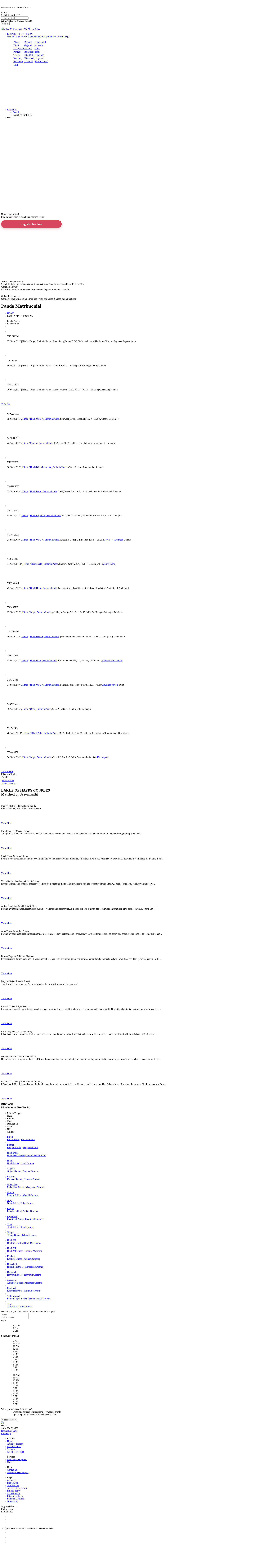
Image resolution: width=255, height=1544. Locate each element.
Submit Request (9, 1420)
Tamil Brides (13, 1227)
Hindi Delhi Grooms (36, 1155)
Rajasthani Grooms (34, 1219)
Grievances (12, 1501)
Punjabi (17, 52)
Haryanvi (39, 58)
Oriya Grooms (27, 1203)
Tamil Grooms (27, 1227)
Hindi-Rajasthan (37, 515)
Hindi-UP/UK (36, 419)
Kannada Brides (14, 1179)
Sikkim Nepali (41, 61)
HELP (10, 117)
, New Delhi (109, 564)
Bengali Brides (14, 1147)
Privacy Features (15, 1496)
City (38, 36)
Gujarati (28, 45)
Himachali (29, 58)
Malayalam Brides (15, 1187)
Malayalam (18, 48)
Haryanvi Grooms (32, 1275)
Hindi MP (39, 55)
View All (5, 404)
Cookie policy (13, 1493)
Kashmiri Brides (14, 1290)
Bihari (16, 42)
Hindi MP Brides (15, 1251)
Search (5, 24)
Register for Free (31, 224)
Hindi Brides (13, 1163)
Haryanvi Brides (14, 1275)
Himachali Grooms (34, 1267)
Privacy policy (14, 1490)
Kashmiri (28, 61)
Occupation (46, 36)
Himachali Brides (15, 1267)
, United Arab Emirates (111, 660)
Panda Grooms (8, 783)
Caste (24, 36)
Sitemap (11, 1449)
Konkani (17, 58)
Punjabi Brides (14, 1211)
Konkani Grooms (31, 1259)
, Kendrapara (102, 757)
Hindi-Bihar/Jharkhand (41, 467)
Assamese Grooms (33, 1282)
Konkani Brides (14, 1259)
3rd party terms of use (17, 1488)
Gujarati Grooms (31, 1171)
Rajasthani (29, 52)
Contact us (12, 1470)
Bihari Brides (13, 1139)
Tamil (37, 52)
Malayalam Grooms (35, 1187)
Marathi (28, 48)
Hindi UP (28, 55)
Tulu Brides (12, 1306)
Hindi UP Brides (15, 1243)
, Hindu (24, 419)
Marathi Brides (14, 1195)
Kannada (39, 45)
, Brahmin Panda (51, 419)
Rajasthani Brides (15, 1219)
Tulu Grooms (26, 1306)
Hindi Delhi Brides (16, 1155)
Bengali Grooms (30, 1147)
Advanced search (15, 1444)
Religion (32, 36)
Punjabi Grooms (30, 1211)
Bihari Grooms (28, 1139)
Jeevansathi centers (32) (18, 1472)
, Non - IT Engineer (113, 539)
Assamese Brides (15, 1282)
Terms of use (13, 1485)
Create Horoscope (15, 1452)
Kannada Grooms (32, 1179)
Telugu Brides (13, 1235)
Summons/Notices (15, 1498)
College (66, 36)
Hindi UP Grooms (32, 1243)
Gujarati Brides (14, 1171)
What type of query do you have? (16, 1409)
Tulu (15, 65)
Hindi (16, 45)
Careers (10, 1462)
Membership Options (17, 1459)
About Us (11, 1480)
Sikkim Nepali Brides (17, 1298)
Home (10, 1441)
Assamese (18, 61)
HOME (10, 313)
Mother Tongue (14, 36)
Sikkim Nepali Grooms (39, 1298)
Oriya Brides (13, 1203)
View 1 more (7, 771)
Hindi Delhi (40, 42)
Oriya (37, 48)
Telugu (16, 55)
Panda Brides (8, 780)
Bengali (28, 42)
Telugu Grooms (29, 1235)
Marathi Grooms (30, 1195)
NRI (60, 36)
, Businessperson (110, 684)
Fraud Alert (12, 1483)
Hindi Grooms (27, 1163)
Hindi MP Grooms (33, 1251)
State (54, 36)
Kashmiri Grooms (32, 1290)
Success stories (14, 1446)
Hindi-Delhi (35, 491)
